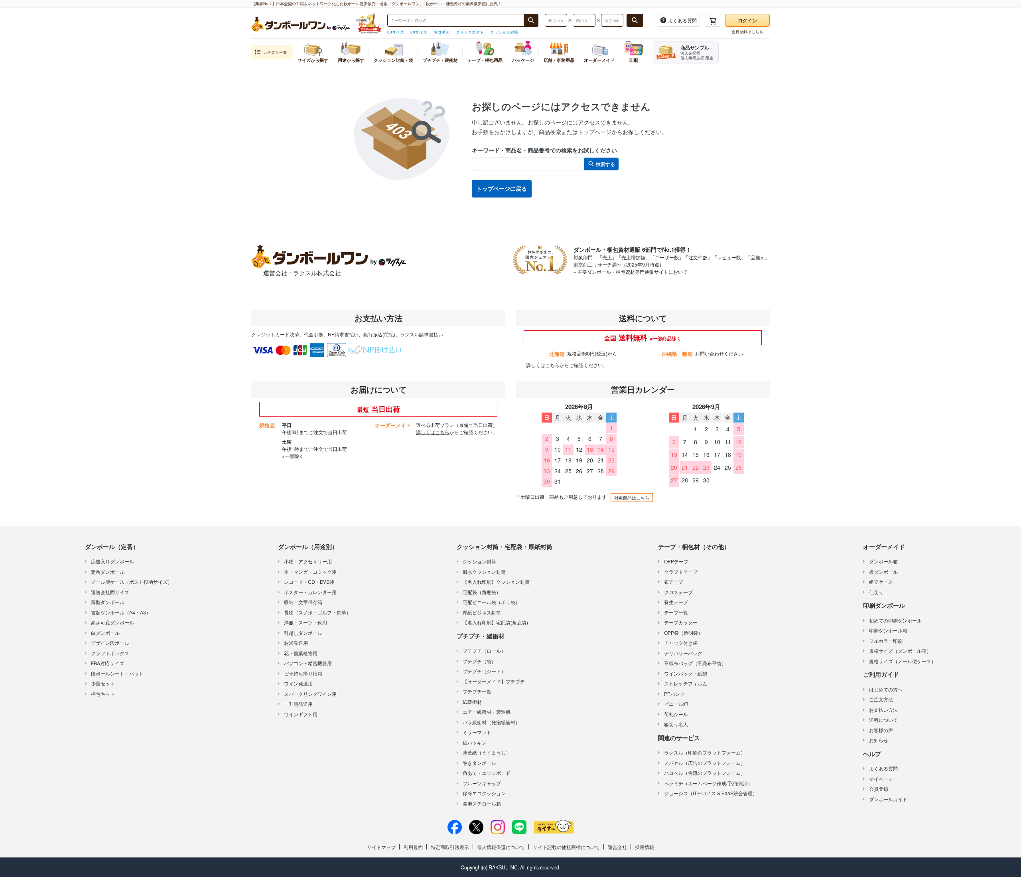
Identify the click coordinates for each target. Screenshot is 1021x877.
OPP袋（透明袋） (683, 632)
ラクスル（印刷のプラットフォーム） (704, 752)
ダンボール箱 (883, 561)
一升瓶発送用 (298, 703)
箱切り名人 (676, 724)
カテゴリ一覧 (275, 52)
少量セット (103, 683)
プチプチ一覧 (477, 691)
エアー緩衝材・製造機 (486, 711)
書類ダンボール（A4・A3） (121, 612)
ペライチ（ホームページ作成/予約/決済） (708, 783)
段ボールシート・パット (117, 673)
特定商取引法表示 (450, 846)
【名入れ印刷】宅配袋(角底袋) (495, 622)
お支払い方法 (883, 709)
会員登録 (878, 788)
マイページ (881, 778)
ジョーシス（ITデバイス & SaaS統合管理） (710, 793)
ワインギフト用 (300, 714)
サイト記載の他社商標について (566, 846)
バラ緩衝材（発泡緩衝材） (491, 722)
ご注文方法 (881, 699)
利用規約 (413, 846)
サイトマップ (381, 846)
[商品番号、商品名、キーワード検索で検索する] (531, 20)
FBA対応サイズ (107, 663)
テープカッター (681, 622)
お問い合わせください (719, 353)
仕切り (876, 592)
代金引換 (313, 334)
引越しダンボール (303, 632)
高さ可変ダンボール (112, 622)
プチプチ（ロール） (484, 650)
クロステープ (678, 592)
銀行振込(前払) (379, 334)
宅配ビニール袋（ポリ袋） (491, 601)
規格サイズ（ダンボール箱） (900, 650)
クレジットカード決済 (275, 334)
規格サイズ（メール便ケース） (902, 661)
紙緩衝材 (472, 701)
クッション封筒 (504, 32)
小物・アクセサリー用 (308, 561)
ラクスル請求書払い (421, 334)
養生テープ (676, 601)
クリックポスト (470, 32)
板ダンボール (883, 571)
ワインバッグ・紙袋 (685, 673)
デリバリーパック (683, 653)
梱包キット (103, 693)
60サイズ (395, 32)
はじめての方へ (886, 689)
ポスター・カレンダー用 (310, 592)
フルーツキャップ (482, 783)
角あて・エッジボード (486, 772)
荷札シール (676, 714)
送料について (883, 719)
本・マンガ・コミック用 (310, 571)
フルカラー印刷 (886, 640)
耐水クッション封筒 (484, 571)
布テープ (673, 581)
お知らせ (878, 740)
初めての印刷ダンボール (895, 620)
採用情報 (644, 846)
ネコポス (441, 32)
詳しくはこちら (543, 364)
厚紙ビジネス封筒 (482, 612)
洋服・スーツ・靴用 (305, 622)
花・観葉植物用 (300, 653)
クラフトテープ (681, 571)
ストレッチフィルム (685, 683)
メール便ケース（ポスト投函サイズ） (131, 581)
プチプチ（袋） (479, 661)
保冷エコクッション (484, 793)
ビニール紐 (676, 703)
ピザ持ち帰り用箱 (303, 673)
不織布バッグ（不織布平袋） (695, 663)
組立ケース (881, 581)
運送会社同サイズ (110, 592)
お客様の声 (881, 730)
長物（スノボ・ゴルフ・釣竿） (317, 612)
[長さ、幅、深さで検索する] (635, 20)
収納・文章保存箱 (303, 601)
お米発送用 (296, 642)
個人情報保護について (501, 846)
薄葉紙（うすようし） (486, 752)
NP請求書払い (343, 334)
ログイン (747, 20)
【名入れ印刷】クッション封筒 (496, 581)
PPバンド (674, 693)
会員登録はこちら (747, 31)
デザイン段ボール (110, 642)
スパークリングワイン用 (310, 693)
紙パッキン (475, 742)
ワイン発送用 (298, 683)
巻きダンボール (479, 762)
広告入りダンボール (112, 561)
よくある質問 (883, 768)
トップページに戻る (502, 188)
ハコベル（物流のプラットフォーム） (704, 772)
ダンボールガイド (888, 799)
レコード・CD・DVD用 (309, 581)
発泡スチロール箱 (482, 803)
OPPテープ (676, 561)
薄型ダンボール (107, 601)
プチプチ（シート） (484, 671)
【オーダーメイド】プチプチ (494, 681)
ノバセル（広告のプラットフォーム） (704, 762)
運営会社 (617, 846)
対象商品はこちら (631, 497)
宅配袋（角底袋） (482, 592)
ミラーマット (477, 732)
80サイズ (418, 32)
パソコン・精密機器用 (308, 663)
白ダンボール (105, 632)
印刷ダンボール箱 (888, 630)
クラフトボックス (110, 653)
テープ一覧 (676, 612)
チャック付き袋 (681, 642)
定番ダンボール (107, 571)
